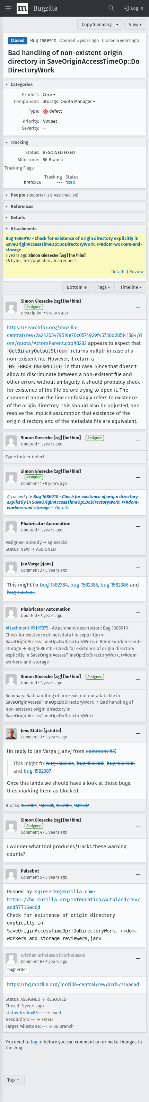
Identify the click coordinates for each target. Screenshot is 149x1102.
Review (136, 271)
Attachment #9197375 (27, 628)
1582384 (29, 805)
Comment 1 (31, 483)
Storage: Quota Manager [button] (69, 101)
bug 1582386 (114, 585)
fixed (70, 182)
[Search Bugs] (111, 8)
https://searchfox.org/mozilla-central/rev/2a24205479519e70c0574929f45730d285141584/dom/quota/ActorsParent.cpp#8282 (74, 335)
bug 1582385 (84, 585)
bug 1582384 (54, 585)
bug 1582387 (21, 592)
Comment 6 (31, 961)
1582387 (81, 805)
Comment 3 (31, 737)
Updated (29, 444)
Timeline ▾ (131, 287)
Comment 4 (31, 832)
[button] (133, 8)
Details (118, 271)
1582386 (64, 805)
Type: (34, 111)
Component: (26, 101)
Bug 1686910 (43, 41)
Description (32, 313)
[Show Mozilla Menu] (22, 8)
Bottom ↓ (77, 287)
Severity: (30, 128)
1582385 (46, 805)
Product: (30, 94)
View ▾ (135, 24)
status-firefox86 (22, 1012)
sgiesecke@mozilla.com (64, 891)
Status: (32, 152)
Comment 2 (31, 570)
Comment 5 (31, 877)
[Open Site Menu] (8, 8)
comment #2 (100, 751)
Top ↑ (13, 1080)
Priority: (31, 121)
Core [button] (49, 94)
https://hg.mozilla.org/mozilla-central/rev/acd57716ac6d (73, 984)
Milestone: (28, 159)
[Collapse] (137, 307)
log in (37, 1041)
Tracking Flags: (20, 168)
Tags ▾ (104, 287)
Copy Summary (97, 24)
